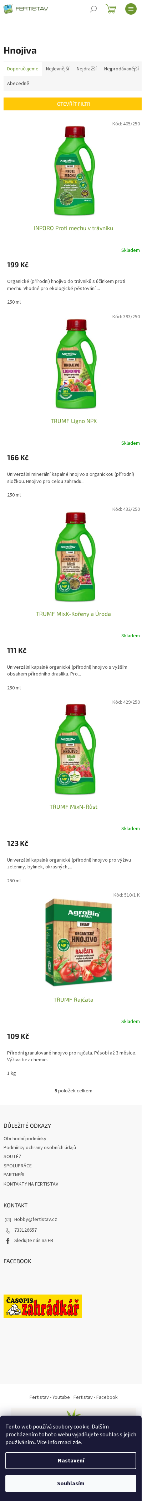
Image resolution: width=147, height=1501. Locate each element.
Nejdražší (87, 69)
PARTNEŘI (14, 1174)
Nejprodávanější (121, 69)
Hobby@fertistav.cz (35, 1219)
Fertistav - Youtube (50, 1397)
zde (76, 1442)
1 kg (11, 1073)
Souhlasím (71, 1483)
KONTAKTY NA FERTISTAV (31, 1184)
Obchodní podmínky (25, 1138)
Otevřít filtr (73, 104)
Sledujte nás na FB (33, 1240)
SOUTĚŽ (12, 1156)
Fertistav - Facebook (96, 1397)
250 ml (14, 302)
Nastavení (71, 1461)
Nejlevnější (57, 69)
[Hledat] (93, 9)
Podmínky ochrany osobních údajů (40, 1147)
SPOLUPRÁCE (18, 1166)
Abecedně (18, 83)
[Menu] (131, 9)
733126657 (25, 1230)
